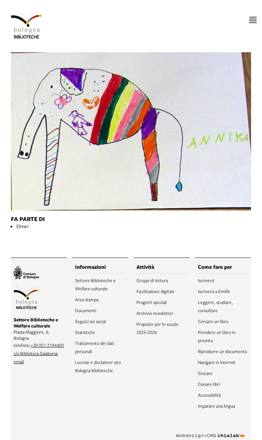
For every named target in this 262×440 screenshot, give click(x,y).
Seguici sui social (90, 321)
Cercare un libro (213, 321)
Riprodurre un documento (222, 351)
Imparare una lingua (216, 406)
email (19, 361)
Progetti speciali (151, 302)
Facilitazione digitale (155, 291)
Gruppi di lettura (152, 280)
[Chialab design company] (211, 430)
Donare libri (209, 384)
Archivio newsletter (154, 313)
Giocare (205, 373)
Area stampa (87, 299)
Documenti (85, 310)
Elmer (22, 226)
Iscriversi (206, 280)
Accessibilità (209, 395)
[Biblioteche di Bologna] (26, 299)
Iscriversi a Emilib (214, 291)
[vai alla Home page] (26, 25)
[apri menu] (253, 20)
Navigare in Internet (217, 362)
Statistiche (85, 332)
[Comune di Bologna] (26, 273)
